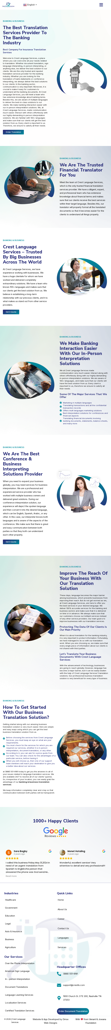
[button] (101, 5)
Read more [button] (11, 876)
